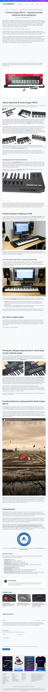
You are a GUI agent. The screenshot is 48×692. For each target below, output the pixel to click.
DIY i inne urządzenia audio (26, 17)
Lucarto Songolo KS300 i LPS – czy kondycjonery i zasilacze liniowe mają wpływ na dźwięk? (38, 604)
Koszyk (23, 679)
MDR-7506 (28, 130)
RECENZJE (26, 4)
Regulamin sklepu (15, 675)
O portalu (4, 675)
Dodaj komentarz (6, 637)
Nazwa (4, 634)
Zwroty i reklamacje (15, 680)
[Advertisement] (24, 52)
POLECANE (31, 4)
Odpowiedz (43, 620)
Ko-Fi (9, 64)
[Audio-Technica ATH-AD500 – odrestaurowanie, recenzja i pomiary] (24, 598)
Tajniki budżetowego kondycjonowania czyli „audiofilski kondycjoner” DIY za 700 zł (8, 604)
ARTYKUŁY (37, 4)
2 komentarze (24, 605)
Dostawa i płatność (15, 679)
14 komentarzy (39, 606)
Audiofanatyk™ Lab (20, 4)
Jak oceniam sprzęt (5, 677)
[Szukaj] (45, 4)
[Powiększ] (44, 68)
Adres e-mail (20, 634)
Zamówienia (24, 678)
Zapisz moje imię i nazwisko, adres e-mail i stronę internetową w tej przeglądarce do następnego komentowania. (20, 646)
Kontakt (3, 683)
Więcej (42, 4)
